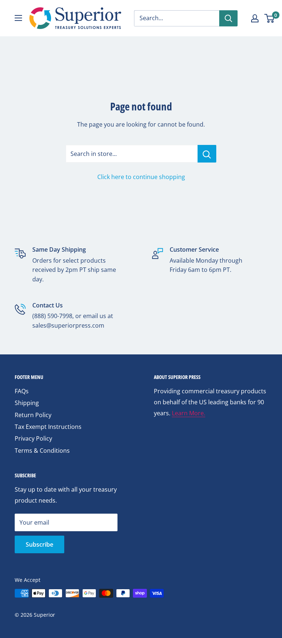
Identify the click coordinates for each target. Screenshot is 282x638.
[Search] (228, 18)
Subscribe (39, 544)
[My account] (254, 18)
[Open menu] (18, 18)
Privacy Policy (33, 438)
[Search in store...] (207, 154)
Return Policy (33, 415)
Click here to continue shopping (141, 177)
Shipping (27, 403)
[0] (269, 18)
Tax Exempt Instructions (48, 427)
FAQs (22, 391)
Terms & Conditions (42, 450)
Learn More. (188, 413)
